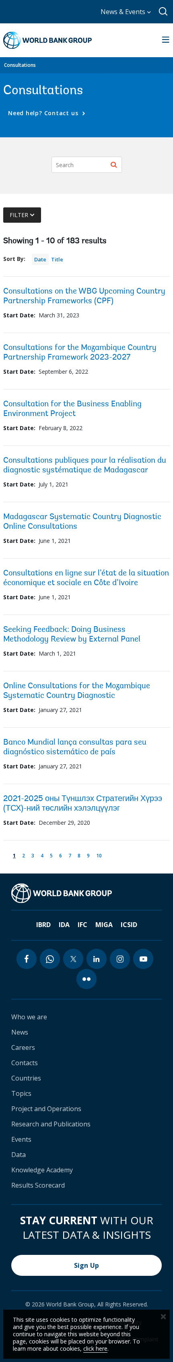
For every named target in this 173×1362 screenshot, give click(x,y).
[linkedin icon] (96, 959)
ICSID (129, 924)
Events (21, 1139)
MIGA (104, 924)
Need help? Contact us (44, 113)
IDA (64, 924)
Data (18, 1154)
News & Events (124, 11)
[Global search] (163, 12)
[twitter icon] (73, 959)
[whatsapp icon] (50, 959)
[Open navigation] (166, 40)
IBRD (43, 924)
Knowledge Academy (42, 1169)
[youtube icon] (143, 959)
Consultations (20, 65)
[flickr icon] (86, 979)
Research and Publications (51, 1124)
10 (100, 855)
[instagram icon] (120, 959)
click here (95, 1348)
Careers (23, 1047)
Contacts (24, 1062)
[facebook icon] (26, 959)
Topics (21, 1093)
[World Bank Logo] (47, 40)
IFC (82, 924)
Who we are (29, 1016)
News (19, 1032)
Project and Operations (46, 1108)
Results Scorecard (38, 1185)
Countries (26, 1078)
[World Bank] (61, 893)
